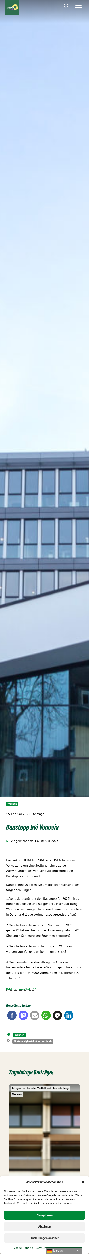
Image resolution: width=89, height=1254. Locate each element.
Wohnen (12, 804)
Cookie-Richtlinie (24, 1247)
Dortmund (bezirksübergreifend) (33, 1041)
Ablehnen (44, 1227)
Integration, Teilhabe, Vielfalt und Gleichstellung (40, 1088)
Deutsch (58, 1250)
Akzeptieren (45, 1215)
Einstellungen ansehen (44, 1238)
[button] (83, 1182)
